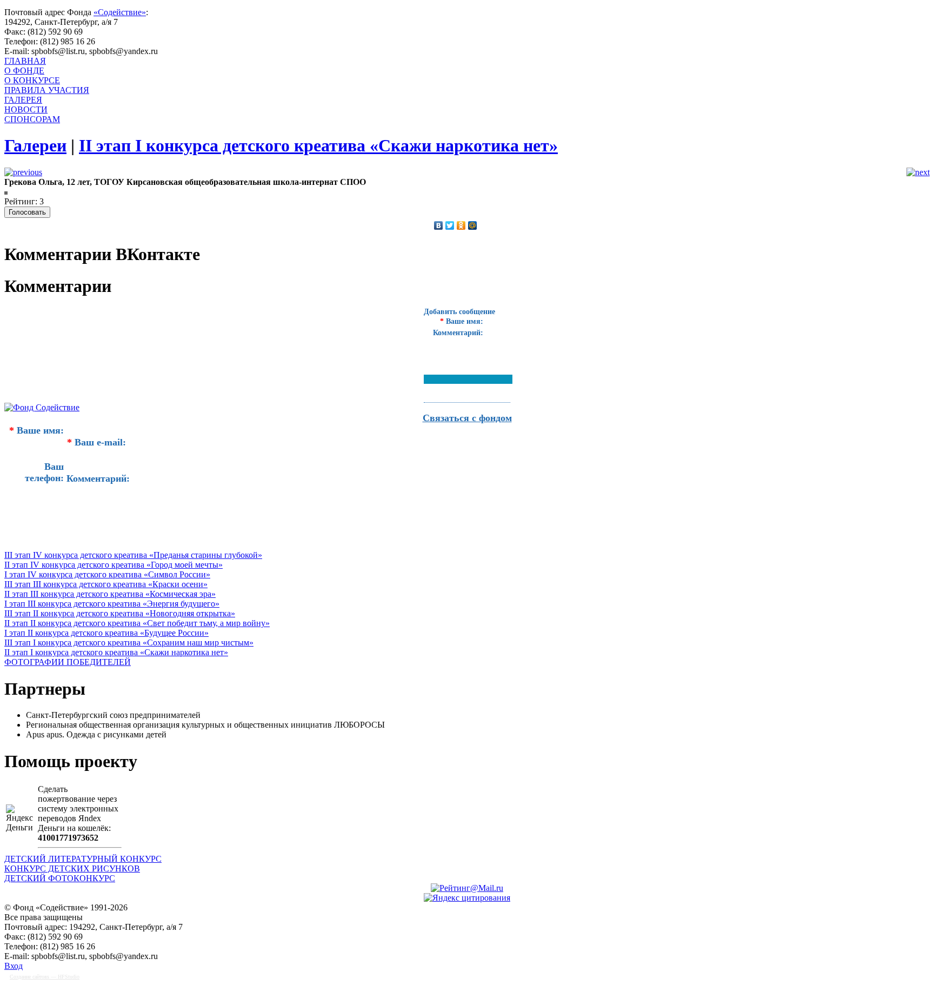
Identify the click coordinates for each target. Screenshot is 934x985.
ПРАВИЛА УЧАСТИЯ (46, 90)
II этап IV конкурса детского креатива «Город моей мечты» (113, 564)
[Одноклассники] (461, 225)
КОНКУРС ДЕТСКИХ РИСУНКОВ (72, 868)
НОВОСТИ (26, 109)
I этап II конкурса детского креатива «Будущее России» (106, 632)
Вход (13, 965)
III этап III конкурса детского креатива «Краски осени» (106, 584)
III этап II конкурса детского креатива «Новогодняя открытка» (119, 613)
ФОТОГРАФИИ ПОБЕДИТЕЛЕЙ (67, 662)
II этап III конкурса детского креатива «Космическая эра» (110, 593)
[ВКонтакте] (438, 225)
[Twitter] (450, 225)
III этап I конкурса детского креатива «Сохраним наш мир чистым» (128, 642)
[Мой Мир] (472, 225)
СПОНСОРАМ (32, 119)
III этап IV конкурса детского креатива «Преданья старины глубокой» (133, 555)
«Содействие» (120, 12)
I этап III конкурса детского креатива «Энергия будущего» (111, 603)
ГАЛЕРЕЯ (23, 99)
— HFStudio (44, 977)
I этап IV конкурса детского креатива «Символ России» (107, 574)
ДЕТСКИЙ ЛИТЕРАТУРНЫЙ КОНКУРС (83, 858)
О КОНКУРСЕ (32, 80)
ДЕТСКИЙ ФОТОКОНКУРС (59, 878)
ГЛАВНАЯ (25, 60)
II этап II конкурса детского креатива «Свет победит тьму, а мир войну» (137, 623)
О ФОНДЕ (24, 70)
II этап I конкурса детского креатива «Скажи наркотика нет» (116, 652)
